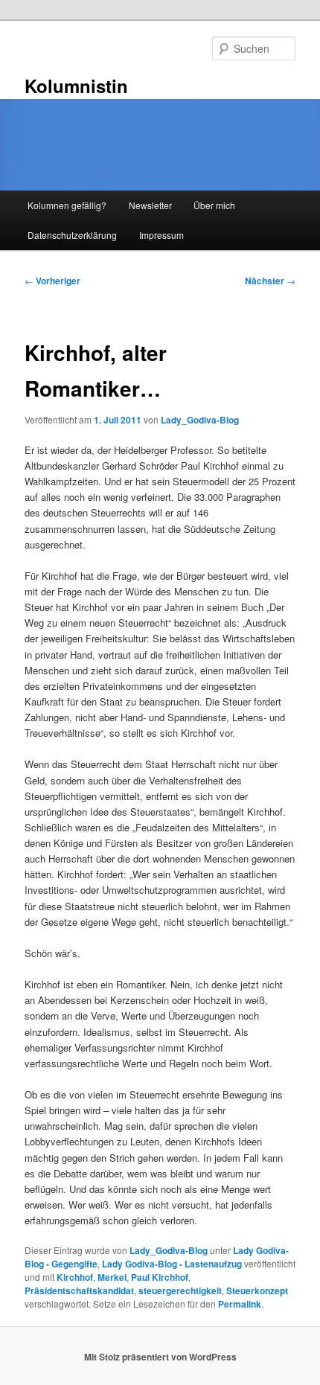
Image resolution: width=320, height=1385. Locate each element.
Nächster (270, 280)
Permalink (239, 1304)
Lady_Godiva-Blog (200, 419)
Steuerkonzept (257, 1290)
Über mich (214, 205)
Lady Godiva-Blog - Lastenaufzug (172, 1263)
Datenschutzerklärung (72, 234)
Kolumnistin (76, 85)
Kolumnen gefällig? (67, 205)
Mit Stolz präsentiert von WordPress (160, 1356)
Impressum (161, 234)
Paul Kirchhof (159, 1277)
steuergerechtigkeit (180, 1290)
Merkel (112, 1277)
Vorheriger (52, 280)
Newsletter (150, 205)
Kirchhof (75, 1277)
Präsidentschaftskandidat (79, 1290)
